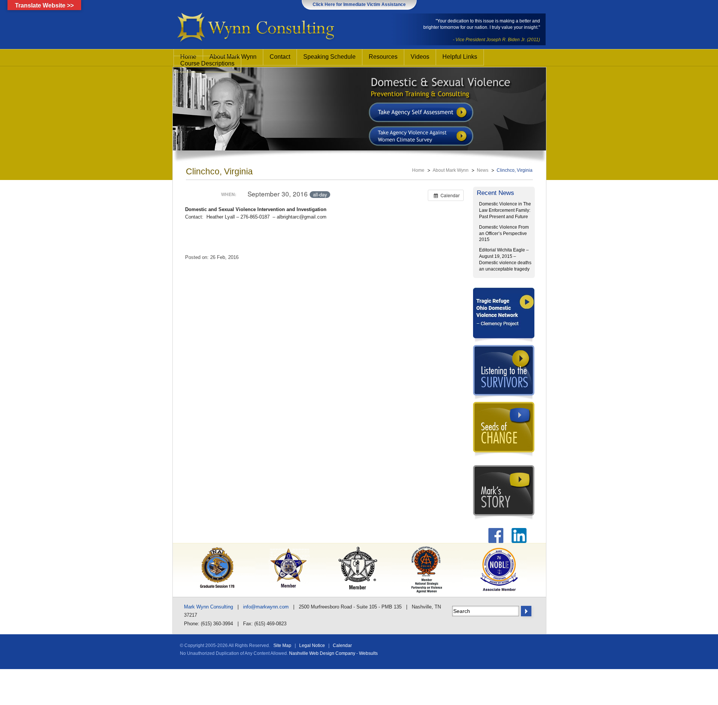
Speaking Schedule (329, 57)
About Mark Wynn (451, 170)
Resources (383, 57)
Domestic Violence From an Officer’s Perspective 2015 (504, 233)
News (482, 170)
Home (418, 170)
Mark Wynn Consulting (208, 607)
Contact (280, 57)
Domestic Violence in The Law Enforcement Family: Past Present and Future (505, 210)
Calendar (342, 645)
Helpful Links (459, 57)
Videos (420, 57)
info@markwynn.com (266, 607)
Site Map (282, 645)
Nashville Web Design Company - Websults (333, 653)
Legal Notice (312, 645)
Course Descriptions (207, 63)
